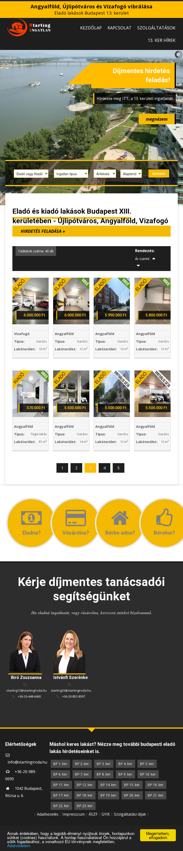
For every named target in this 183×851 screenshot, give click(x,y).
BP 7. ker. (82, 774)
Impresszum (73, 814)
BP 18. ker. (85, 795)
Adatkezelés (47, 814)
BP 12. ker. (85, 784)
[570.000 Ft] (30, 393)
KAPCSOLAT (119, 28)
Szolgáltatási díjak (130, 814)
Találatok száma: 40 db (36, 251)
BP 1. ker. (60, 763)
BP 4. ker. (125, 763)
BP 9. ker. (125, 774)
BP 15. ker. (132, 784)
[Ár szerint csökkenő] (138, 266)
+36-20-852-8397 (73, 696)
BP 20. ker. (132, 795)
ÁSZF (93, 814)
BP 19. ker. (108, 795)
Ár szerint (142, 258)
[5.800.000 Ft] (152, 300)
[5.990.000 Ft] (112, 300)
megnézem (157, 119)
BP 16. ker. (155, 784)
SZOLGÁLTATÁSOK (156, 28)
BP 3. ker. (104, 763)
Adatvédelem (18, 845)
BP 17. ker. (61, 795)
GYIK (106, 814)
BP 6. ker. (60, 774)
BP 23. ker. (85, 805)
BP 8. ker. (104, 774)
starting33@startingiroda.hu (71, 690)
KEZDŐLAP (91, 28)
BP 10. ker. (148, 774)
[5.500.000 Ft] (71, 393)
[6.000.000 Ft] (30, 300)
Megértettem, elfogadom (158, 835)
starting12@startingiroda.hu (26, 690)
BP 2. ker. (82, 763)
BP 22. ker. (61, 805)
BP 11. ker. (61, 784)
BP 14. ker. (108, 784)
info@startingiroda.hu (27, 762)
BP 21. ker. (155, 795)
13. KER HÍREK (161, 40)
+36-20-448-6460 (29, 696)
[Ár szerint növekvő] (154, 258)
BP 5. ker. (147, 763)
